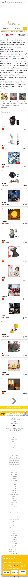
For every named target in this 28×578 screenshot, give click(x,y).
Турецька (14, 545)
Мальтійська (14, 506)
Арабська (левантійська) (14, 457)
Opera (6, 56)
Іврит (14, 437)
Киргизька (14, 490)
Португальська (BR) (14, 516)
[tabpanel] (14, 96)
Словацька (14, 533)
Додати (12, 111)
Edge (1, 56)
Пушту (14, 520)
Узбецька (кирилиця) (14, 549)
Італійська (14, 445)
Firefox (12, 56)
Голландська (14, 476)
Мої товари (7, 111)
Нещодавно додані (22, 110)
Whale (17, 56)
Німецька (14, 510)
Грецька (14, 478)
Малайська (14, 504)
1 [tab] (3, 101)
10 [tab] (24, 101)
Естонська (14, 486)
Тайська (14, 541)
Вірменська (14, 472)
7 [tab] (17, 101)
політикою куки (16, 565)
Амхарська (14, 451)
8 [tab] (20, 101)
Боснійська (14, 470)
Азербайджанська (14, 447)
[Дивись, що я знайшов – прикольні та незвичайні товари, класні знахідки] (14, 413)
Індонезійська (14, 439)
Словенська (14, 535)
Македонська (14, 502)
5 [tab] (13, 101)
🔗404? (2, 132)
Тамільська (14, 543)
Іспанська (14, 443)
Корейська (14, 496)
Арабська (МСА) (14, 455)
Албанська (14, 449)
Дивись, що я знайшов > (14, 407)
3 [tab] (8, 101)
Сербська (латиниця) (14, 529)
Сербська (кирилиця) (14, 527)
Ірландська (14, 441)
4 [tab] (10, 101)
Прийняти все (23, 572)
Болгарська (14, 468)
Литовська (14, 500)
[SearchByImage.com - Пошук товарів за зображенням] (11, 22)
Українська (14, 553)
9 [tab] (22, 101)
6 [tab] (15, 101)
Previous (1, 96)
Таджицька (14, 539)
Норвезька (14, 508)
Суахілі (14, 537)
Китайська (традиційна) (14, 494)
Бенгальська (14, 466)
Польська (14, 514)
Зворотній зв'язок (14, 423)
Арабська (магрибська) (14, 459)
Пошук (14, 417)
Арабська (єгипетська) (14, 463)
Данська (14, 484)
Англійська (14, 453)
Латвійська (14, 498)
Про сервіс (14, 421)
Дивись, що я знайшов (15, 419)
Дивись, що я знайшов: (7, 110)
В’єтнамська (14, 474)
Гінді (14, 482)
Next (26, 96)
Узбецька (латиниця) (14, 551)
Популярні (14, 110)
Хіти (2, 111)
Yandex (25, 56)
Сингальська (14, 531)
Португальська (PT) (14, 518)
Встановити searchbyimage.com (16, 2)
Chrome (22, 54)
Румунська (14, 525)
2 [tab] (6, 101)
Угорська (14, 547)
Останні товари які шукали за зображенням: (12, 91)
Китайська (14, 492)
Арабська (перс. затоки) (14, 461)
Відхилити (15, 572)
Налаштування (6, 572)
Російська (14, 523)
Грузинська (14, 480)
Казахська (14, 488)
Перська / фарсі (14, 512)
